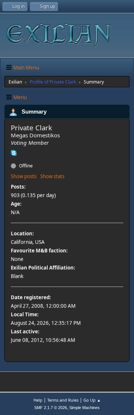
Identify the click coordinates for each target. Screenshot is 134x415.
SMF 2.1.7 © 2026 (50, 407)
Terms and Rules (63, 400)
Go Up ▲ (92, 400)
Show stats (52, 176)
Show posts (23, 176)
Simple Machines (84, 407)
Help (38, 400)
